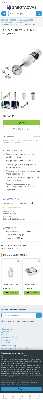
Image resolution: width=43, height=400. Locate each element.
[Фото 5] (5, 105)
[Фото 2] (15, 96)
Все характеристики (13, 207)
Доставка (5, 331)
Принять (21, 389)
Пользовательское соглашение (15, 348)
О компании (6, 329)
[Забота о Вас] (21, 7)
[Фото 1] (5, 96)
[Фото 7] (24, 105)
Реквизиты (6, 342)
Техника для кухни (26, 20)
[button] (3, 13)
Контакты (5, 340)
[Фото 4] (33, 96)
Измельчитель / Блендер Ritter (16, 22)
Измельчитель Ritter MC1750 (11, 285)
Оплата (4, 334)
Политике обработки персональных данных (16, 384)
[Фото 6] (15, 105)
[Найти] (38, 13)
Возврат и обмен (9, 337)
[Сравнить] (18, 261)
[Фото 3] (24, 96)
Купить (21, 122)
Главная (4, 20)
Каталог (13, 20)
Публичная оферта (9, 345)
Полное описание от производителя (14, 247)
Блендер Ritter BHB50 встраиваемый (32, 285)
